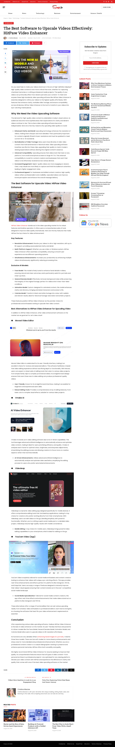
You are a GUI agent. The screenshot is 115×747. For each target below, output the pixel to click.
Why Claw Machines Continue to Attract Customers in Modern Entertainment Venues (101, 85)
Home (10, 13)
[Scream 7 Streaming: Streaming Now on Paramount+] (84, 195)
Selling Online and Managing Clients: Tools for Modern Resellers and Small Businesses (101, 129)
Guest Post (25, 2)
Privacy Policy (54, 2)
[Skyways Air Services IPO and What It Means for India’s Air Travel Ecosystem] (84, 184)
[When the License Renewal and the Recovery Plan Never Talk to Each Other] (84, 140)
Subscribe (107, 7)
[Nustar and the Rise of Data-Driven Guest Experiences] (15, 715)
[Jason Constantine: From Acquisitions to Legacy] (84, 96)
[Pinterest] (5, 67)
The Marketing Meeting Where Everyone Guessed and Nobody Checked (101, 105)
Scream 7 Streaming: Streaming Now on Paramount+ (97, 195)
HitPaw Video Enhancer (19, 226)
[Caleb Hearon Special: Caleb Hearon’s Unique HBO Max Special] (84, 151)
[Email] (5, 72)
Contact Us (7, 2)
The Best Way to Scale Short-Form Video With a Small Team (63, 726)
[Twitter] (5, 58)
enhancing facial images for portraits (50, 637)
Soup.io (6, 18)
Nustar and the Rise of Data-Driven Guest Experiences (14, 725)
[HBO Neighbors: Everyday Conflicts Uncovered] (84, 206)
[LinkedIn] (5, 63)
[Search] (111, 1)
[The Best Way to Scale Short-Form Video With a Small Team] (63, 715)
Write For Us (16, 2)
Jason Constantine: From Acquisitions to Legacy (99, 95)
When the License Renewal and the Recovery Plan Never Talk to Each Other (100, 140)
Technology (40, 13)
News (24, 13)
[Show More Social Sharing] (44, 43)
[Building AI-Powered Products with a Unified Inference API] (39, 715)
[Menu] (4, 7)
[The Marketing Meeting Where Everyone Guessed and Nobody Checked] (84, 106)
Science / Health (96, 13)
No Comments (47, 38)
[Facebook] (5, 53)
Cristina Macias (13, 38)
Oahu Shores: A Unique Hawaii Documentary (101, 161)
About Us (32, 2)
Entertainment (75, 13)
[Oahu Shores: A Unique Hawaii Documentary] (84, 162)
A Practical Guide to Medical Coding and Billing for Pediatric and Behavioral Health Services (100, 117)
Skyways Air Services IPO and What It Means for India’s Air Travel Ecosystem (101, 184)
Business (57, 13)
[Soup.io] (57, 7)
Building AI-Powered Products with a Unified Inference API (36, 726)
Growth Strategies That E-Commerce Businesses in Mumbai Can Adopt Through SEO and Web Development (100, 172)
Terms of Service (43, 2)
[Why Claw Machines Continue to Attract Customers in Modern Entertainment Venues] (84, 85)
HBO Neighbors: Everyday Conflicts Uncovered (99, 205)
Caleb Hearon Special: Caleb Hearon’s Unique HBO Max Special (100, 151)
